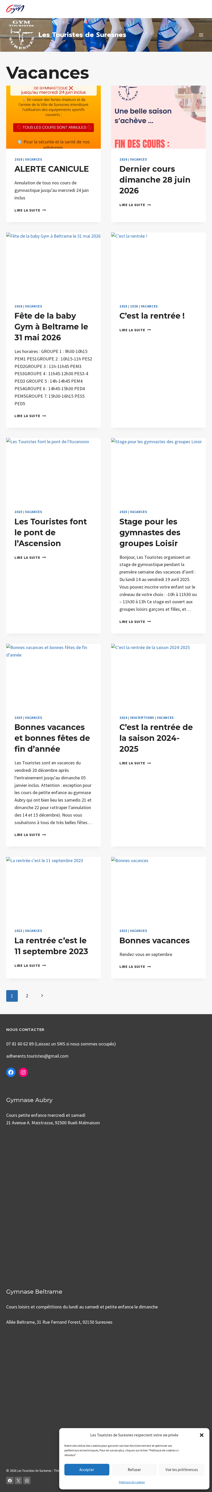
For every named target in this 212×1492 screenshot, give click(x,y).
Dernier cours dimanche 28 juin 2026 (155, 179)
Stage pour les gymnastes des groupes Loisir (149, 532)
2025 (123, 306)
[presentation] (53, 117)
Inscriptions (142, 718)
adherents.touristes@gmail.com (37, 1056)
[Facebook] (10, 1480)
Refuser (134, 1469)
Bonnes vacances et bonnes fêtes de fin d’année (52, 738)
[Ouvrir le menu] (201, 35)
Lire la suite (30, 210)
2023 (18, 931)
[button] (201, 1435)
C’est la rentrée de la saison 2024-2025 (156, 738)
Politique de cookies (132, 1482)
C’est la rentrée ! (152, 316)
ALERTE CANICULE (51, 169)
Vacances (33, 159)
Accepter (86, 1469)
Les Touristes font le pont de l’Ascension (50, 532)
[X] (18, 1480)
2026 (18, 159)
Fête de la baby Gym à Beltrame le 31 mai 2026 (51, 326)
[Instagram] (27, 1480)
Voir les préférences (181, 1469)
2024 (123, 718)
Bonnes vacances (154, 940)
